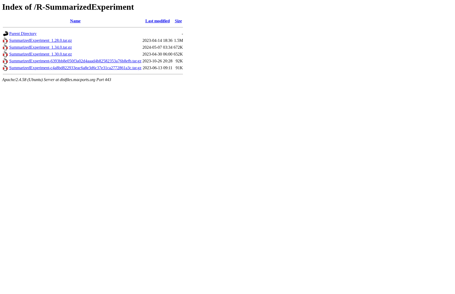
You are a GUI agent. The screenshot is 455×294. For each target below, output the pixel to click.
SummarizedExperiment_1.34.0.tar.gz (40, 47)
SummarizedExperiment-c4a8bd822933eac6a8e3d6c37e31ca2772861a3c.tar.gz (75, 68)
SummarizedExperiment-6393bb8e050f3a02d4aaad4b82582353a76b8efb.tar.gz (75, 61)
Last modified (157, 21)
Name (75, 21)
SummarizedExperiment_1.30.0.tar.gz (40, 54)
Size (178, 21)
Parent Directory (23, 33)
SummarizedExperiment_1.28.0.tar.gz (40, 40)
